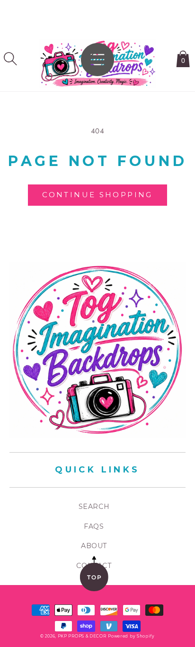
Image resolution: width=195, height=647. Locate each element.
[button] (10, 58)
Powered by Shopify (131, 636)
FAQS (94, 526)
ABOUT (94, 546)
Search (94, 506)
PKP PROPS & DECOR (82, 636)
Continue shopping (97, 194)
